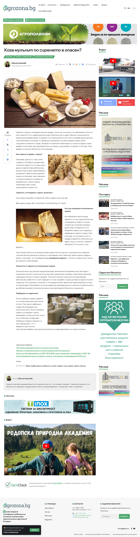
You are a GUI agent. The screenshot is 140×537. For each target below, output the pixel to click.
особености (46, 366)
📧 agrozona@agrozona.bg (82, 515)
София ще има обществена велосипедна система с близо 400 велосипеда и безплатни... (121, 232)
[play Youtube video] (46, 446)
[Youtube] (126, 102)
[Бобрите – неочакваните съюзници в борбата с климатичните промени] (104, 260)
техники (82, 366)
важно (28, 366)
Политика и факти (128, 227)
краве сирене (36, 366)
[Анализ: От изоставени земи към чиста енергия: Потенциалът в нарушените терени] (104, 245)
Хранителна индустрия (44, 57)
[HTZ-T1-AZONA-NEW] (21, 505)
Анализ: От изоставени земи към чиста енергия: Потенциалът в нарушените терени (123, 247)
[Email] (76, 64)
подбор (60, 366)
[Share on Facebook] (66, 64)
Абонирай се (122, 286)
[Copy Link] (79, 64)
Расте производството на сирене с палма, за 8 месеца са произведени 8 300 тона (51, 356)
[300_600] (116, 148)
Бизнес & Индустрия (24, 57)
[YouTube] (134, 528)
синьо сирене (68, 366)
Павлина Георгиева (18, 63)
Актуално (9, 57)
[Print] (82, 64)
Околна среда (127, 256)
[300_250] (114, 384)
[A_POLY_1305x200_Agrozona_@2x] (70, 34)
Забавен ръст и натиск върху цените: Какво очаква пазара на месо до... (122, 218)
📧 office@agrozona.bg (80, 517)
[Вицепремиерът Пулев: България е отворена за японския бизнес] (104, 203)
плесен (53, 366)
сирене (76, 366)
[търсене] (125, 8)
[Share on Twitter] (70, 64)
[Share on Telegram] (73, 64)
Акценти (119, 199)
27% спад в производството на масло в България (37, 348)
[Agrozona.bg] (19, 8)
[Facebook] (108, 102)
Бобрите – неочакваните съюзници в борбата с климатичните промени (120, 261)
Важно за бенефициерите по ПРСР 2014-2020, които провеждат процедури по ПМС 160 (53, 353)
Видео (102, 49)
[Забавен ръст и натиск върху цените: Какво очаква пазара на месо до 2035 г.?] (104, 216)
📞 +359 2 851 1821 (79, 513)
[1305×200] (50, 407)
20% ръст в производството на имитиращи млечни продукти (43, 350)
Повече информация (11, 532)
